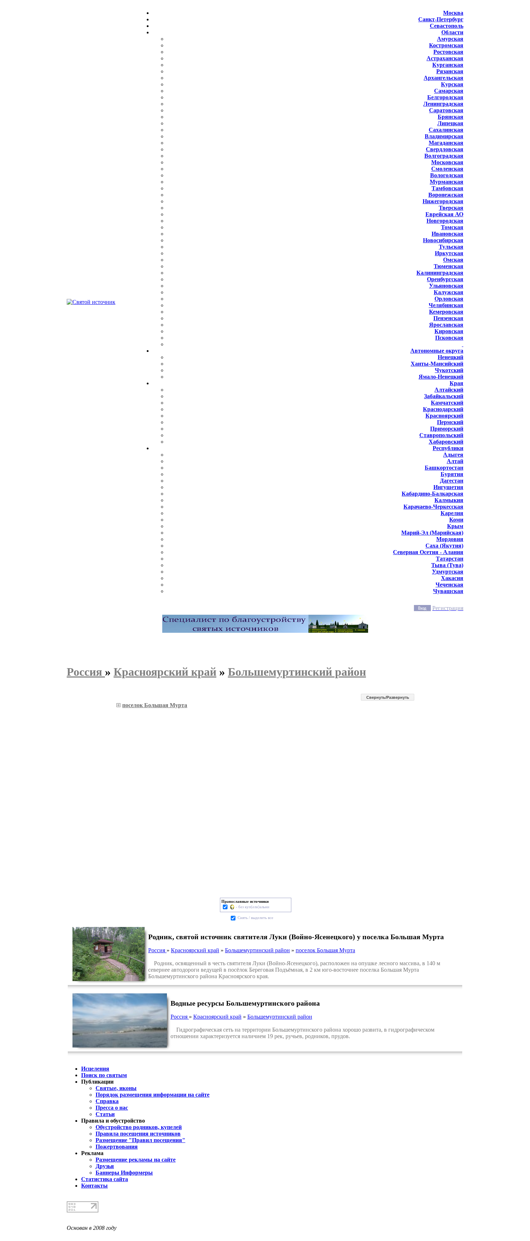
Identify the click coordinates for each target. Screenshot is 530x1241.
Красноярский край (195, 950)
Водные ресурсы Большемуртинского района (245, 1003)
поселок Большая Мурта (325, 950)
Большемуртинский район (257, 950)
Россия (157, 950)
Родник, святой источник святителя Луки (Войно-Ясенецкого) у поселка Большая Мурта (296, 937)
